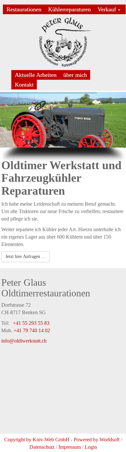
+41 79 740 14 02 (32, 330)
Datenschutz (42, 447)
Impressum (69, 447)
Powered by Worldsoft (97, 439)
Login (91, 447)
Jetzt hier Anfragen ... (25, 256)
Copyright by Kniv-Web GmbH (36, 439)
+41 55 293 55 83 (31, 323)
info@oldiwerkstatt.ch (24, 341)
